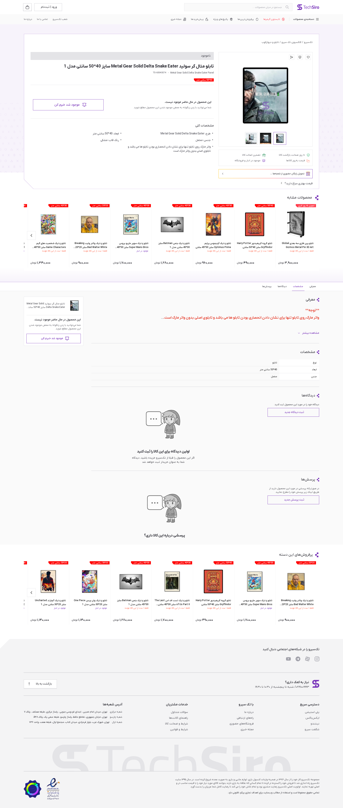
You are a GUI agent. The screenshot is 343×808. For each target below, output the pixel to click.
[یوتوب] (288, 659)
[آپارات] (307, 659)
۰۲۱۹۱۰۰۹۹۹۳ (302, 687)
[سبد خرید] (28, 7)
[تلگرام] (298, 659)
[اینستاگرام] (317, 659)
